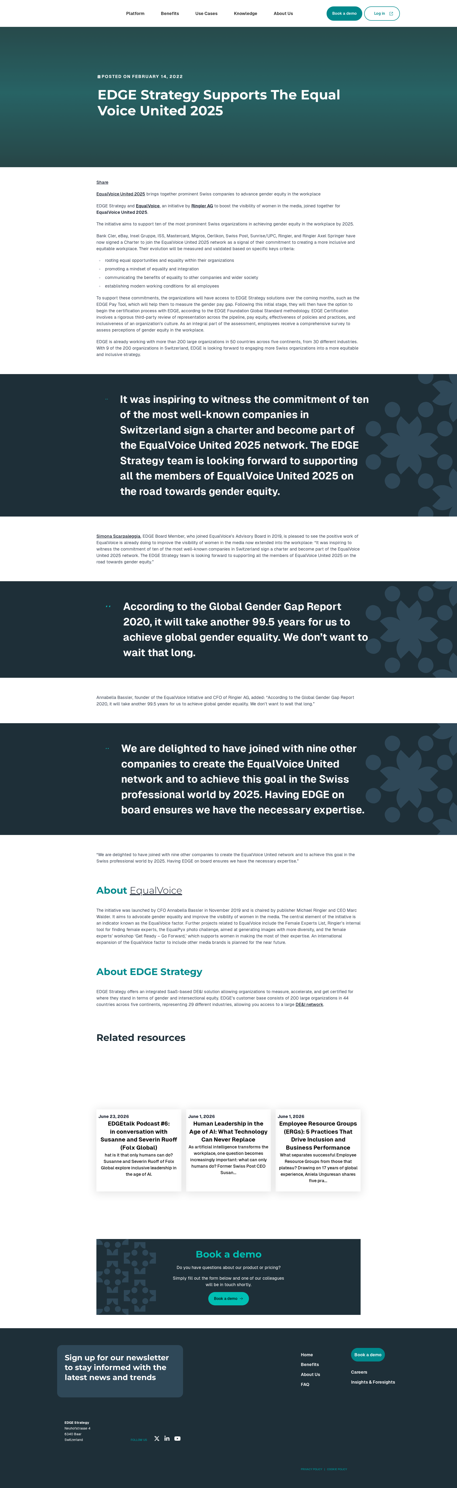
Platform (135, 13)
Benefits (170, 13)
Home (307, 1354)
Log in (379, 13)
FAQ (305, 1384)
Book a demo (344, 13)
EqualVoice (156, 890)
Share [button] (102, 182)
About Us (283, 13)
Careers (359, 1372)
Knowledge (245, 13)
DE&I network (309, 1004)
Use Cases (206, 13)
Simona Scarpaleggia (118, 536)
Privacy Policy (311, 1469)
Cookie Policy (337, 1469)
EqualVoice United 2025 (120, 193)
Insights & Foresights (373, 1382)
